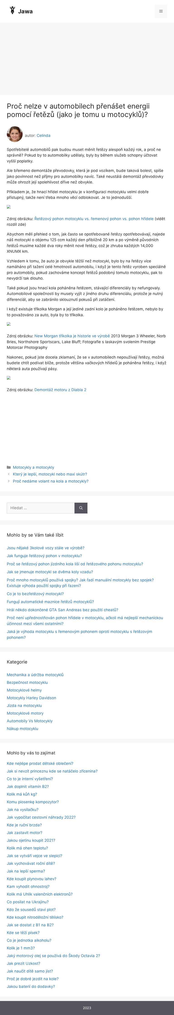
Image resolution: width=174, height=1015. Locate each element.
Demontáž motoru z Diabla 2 (60, 389)
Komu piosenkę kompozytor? (33, 802)
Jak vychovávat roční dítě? (31, 863)
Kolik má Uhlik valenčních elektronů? (40, 894)
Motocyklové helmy (24, 690)
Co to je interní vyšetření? (30, 779)
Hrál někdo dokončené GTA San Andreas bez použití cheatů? (62, 610)
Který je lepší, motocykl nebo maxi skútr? (50, 474)
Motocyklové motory (25, 713)
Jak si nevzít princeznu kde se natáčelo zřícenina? (52, 771)
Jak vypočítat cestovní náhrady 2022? (41, 817)
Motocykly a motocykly (33, 467)
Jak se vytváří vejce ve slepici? (34, 855)
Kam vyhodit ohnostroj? (28, 886)
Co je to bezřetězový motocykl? (35, 594)
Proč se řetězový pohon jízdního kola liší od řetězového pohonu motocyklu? (75, 564)
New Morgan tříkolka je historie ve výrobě (72, 336)
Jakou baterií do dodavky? (31, 986)
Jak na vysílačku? (23, 809)
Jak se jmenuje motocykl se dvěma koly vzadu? (50, 572)
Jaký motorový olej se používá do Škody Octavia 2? (53, 955)
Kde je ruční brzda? (24, 825)
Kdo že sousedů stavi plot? (31, 909)
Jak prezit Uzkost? (23, 963)
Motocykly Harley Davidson (31, 698)
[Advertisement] (87, 56)
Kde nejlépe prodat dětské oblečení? (40, 763)
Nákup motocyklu (22, 728)
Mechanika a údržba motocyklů (35, 675)
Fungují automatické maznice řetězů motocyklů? (50, 601)
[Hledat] (81, 508)
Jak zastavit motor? (24, 832)
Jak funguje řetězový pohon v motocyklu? (44, 556)
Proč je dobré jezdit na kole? (33, 979)
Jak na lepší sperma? (26, 871)
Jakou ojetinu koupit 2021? (31, 840)
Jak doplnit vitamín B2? (28, 786)
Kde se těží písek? (23, 932)
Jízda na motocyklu (24, 705)
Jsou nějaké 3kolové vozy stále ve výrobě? (46, 548)
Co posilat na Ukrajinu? (28, 902)
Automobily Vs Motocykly (30, 721)
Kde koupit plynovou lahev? (31, 879)
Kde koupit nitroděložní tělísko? (35, 917)
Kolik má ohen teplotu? (27, 848)
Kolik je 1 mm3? (21, 948)
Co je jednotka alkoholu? (29, 940)
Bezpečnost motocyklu (27, 682)
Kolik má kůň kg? (22, 794)
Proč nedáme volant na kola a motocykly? (51, 481)
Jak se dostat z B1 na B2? (30, 925)
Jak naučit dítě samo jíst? (30, 971)
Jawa (25, 11)
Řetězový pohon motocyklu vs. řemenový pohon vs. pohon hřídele (94, 218)
